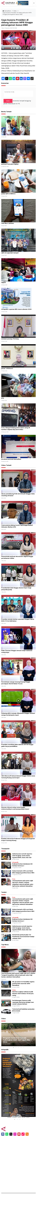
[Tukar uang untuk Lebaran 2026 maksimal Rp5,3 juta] (18, 385)
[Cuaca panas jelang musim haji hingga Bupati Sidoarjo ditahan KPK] (18, 512)
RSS (21, 1187)
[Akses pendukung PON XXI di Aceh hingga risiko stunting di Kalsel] (18, 481)
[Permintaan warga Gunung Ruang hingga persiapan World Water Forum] (18, 669)
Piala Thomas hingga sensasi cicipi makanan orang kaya (16, 651)
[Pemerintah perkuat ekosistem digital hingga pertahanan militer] (18, 544)
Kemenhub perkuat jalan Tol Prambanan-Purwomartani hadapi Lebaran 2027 (23, 936)
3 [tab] (18, 1047)
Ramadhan (7, 11)
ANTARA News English (27, 1165)
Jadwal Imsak (24, 1161)
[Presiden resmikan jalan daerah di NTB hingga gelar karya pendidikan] (18, 732)
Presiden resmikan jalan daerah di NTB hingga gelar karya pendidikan (17, 745)
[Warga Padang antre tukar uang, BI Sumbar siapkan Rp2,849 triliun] (18, 415)
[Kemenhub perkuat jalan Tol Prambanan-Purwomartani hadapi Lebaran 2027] (6, 937)
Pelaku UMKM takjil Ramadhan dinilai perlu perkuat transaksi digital (16, 163)
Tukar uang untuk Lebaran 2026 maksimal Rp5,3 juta (18, 397)
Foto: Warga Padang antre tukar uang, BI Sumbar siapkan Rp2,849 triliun (15, 428)
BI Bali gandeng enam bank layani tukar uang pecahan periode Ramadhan (17, 458)
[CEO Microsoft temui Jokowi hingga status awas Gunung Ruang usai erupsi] (18, 763)
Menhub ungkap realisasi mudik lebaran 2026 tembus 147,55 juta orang (22, 993)
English (22, 1158)
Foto (13, 879)
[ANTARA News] (8, 3)
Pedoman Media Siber (27, 1184)
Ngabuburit (23, 1143)
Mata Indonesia (6, 1175)
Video (15, 11)
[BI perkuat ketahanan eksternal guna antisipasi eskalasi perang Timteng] (18, 326)
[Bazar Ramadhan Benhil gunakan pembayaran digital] (18, 270)
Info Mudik (23, 1149)
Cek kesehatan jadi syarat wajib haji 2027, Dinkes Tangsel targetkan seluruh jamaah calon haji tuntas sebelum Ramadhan (18, 975)
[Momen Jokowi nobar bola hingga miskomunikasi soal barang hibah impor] (18, 794)
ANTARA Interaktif (7, 1171)
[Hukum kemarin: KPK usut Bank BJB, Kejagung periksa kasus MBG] (6, 873)
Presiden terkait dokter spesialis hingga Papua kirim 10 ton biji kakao (17, 620)
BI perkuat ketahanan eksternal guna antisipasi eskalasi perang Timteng (17, 338)
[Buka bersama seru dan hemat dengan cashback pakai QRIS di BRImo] (18, 181)
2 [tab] (16, 1047)
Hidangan (23, 1146)
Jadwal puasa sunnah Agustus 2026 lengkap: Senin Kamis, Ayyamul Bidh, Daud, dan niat (22, 855)
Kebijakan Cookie (25, 1178)
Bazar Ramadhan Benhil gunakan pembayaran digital (17, 281)
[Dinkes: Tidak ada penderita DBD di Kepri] (15, 125)
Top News (5, 944)
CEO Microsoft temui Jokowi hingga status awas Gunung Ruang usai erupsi (18, 776)
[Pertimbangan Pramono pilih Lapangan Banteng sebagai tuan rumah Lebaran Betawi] (6, 1003)
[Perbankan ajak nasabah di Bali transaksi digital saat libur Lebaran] (18, 210)
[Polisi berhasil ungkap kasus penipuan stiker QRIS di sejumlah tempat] (18, 240)
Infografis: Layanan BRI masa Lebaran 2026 (16, 309)
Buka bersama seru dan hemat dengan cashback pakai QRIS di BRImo (18, 193)
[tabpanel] (18, 1034)
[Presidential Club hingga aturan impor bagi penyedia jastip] (18, 575)
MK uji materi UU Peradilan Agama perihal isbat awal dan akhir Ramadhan (23, 983)
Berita (22, 1140)
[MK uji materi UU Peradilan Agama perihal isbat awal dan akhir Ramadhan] (6, 984)
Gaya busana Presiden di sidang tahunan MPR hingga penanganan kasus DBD (17, 13)
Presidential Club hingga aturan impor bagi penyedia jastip (16, 588)
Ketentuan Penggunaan (28, 1171)
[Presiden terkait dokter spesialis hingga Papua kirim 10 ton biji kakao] (18, 606)
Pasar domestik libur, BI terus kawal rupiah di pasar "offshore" (17, 367)
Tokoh (22, 1152)
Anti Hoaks (4, 1168)
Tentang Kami (24, 1181)
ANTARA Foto (24, 1190)
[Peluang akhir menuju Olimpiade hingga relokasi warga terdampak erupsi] (18, 700)
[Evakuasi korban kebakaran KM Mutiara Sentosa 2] (6, 865)
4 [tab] (21, 1047)
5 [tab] (24, 1047)
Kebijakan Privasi (25, 1175)
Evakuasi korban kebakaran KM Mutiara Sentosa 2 (16, 1113)
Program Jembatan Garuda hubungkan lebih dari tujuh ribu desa (16, 1040)
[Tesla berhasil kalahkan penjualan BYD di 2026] (6, 1011)
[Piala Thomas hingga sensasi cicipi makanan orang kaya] (18, 638)
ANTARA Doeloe (6, 1178)
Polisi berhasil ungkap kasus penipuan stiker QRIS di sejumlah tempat (16, 252)
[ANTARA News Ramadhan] (10, 1129)
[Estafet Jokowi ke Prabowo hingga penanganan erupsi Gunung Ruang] (18, 826)
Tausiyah (23, 1155)
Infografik (15, 862)
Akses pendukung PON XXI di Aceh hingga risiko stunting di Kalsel (18, 494)
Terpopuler (5, 848)
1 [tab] (13, 1047)
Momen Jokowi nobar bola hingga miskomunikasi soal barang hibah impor (15, 808)
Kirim (8, 101)
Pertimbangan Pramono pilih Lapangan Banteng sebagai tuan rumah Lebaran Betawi (23, 1002)
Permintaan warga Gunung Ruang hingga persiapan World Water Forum (15, 683)
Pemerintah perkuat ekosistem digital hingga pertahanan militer (17, 557)
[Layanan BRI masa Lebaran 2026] (16, 298)
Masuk (22, 1168)
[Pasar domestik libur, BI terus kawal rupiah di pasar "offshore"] (18, 356)
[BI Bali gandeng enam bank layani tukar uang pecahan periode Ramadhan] (18, 446)
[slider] (8, 48)
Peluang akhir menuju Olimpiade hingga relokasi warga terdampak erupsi (18, 714)
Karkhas (4, 1165)
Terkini (3, 892)
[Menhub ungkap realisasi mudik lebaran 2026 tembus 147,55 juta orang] (6, 993)
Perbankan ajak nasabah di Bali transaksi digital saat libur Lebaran (18, 222)
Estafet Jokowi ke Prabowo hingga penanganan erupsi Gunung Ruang (18, 839)
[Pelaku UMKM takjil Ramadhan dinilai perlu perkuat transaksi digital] (18, 151)
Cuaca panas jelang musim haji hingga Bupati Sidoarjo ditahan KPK (17, 526)
